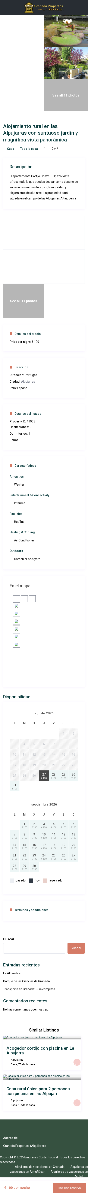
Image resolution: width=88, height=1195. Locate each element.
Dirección (21, 367)
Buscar (8, 939)
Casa (10, 148)
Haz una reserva (69, 1188)
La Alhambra (12, 973)
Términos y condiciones (31, 910)
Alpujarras (28, 381)
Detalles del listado (28, 413)
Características (25, 465)
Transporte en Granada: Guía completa (29, 989)
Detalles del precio (28, 334)
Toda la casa (29, 148)
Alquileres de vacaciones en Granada (40, 1166)
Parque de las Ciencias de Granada (26, 981)
